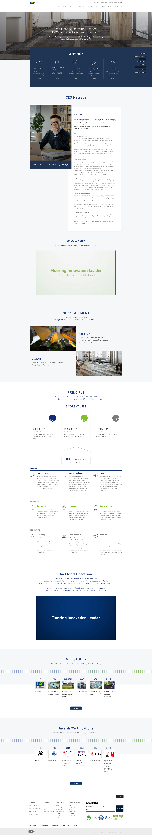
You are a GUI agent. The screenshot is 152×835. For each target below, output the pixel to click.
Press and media (34, 808)
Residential (72, 813)
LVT (45, 806)
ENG (120, 2)
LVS (45, 807)
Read (39, 78)
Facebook (45, 825)
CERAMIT (59, 817)
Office (70, 806)
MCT (57, 806)
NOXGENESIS (60, 813)
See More (76, 708)
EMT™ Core (59, 809)
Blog (77, 825)
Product (72, 6)
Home (32, 9)
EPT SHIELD (60, 811)
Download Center (113, 6)
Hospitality (72, 811)
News (103, 6)
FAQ (106, 2)
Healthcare (72, 815)
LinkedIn (56, 825)
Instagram (33, 825)
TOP (120, 796)
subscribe (120, 808)
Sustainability (62, 6)
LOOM (46, 813)
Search (121, 6)
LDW (45, 809)
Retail (70, 809)
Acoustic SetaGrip (49, 811)
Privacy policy (33, 814)
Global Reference (93, 6)
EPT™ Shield (60, 807)
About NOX (96, 2)
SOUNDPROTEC (61, 815)
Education (72, 807)
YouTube (67, 825)
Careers (102, 2)
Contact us (32, 811)
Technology (81, 6)
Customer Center (113, 2)
